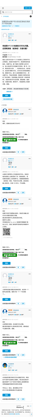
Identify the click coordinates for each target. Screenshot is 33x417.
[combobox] (16, 12)
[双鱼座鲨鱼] (4, 111)
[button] (29, 34)
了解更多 (16, 26)
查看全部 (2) (9, 91)
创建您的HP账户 (7, 26)
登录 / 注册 (28, 8)
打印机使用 (6, 16)
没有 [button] (23, 152)
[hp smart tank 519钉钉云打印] (10, 29)
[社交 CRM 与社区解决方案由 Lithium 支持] (20, 407)
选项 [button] (30, 16)
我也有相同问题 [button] (7, 99)
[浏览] (2, 8)
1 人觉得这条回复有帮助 (10, 357)
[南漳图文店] (4, 35)
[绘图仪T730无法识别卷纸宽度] (11, 29)
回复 (6, 95)
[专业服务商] (4, 365)
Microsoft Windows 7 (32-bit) (21, 88)
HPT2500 (9, 88)
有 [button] (18, 152)
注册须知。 (18, 414)
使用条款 (11, 414)
